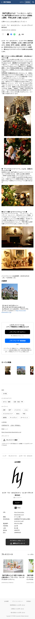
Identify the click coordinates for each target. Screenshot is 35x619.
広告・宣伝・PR (18, 401)
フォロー (17, 502)
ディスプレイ (13, 417)
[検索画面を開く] (33, 2)
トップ (4, 456)
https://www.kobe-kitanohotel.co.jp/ (11, 432)
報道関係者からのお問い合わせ (17, 605)
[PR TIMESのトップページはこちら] (7, 2)
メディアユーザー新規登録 (17, 340)
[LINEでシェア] (14, 34)
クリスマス (17, 410)
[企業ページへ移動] (17, 478)
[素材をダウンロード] (19, 34)
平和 (24, 413)
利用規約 (28, 601)
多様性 (5, 417)
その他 (5, 393)
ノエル (26, 410)
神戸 (10, 410)
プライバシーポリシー (17, 601)
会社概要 (6, 601)
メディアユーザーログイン (17, 332)
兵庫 (4, 410)
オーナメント (24, 417)
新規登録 (28, 2)
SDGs (17, 413)
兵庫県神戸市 (5, 425)
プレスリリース (12, 456)
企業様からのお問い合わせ (17, 609)
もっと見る (30, 554)
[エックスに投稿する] (8, 34)
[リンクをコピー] (22, 34)
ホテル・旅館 (6, 401)
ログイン (22, 2)
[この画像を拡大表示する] (8, 370)
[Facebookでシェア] (11, 34)
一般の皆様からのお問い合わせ (17, 612)
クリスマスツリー (8, 413)
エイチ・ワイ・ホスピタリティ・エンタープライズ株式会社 (17, 494)
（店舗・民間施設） (15, 425)
